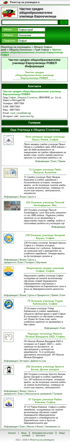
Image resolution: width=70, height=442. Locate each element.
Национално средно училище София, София (45, 269)
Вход (23, 433)
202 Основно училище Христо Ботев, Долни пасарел (45, 368)
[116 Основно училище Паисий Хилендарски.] (13, 206)
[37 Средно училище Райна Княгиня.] (13, 403)
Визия (23, 196)
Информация (42, 161)
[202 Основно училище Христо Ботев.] (13, 370)
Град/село (9, 40)
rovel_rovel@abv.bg (20, 113)
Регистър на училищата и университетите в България (26, 2)
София (12, 97)
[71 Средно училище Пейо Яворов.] (13, 173)
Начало (12, 433)
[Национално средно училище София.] (13, 272)
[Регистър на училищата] (9, 12)
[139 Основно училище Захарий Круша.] (13, 239)
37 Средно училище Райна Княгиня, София (45, 401)
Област (8, 29)
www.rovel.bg (27, 116)
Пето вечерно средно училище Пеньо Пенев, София (45, 138)
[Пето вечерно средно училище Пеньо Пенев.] (13, 140)
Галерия (29, 262)
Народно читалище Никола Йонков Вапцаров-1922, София (45, 335)
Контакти (40, 435)
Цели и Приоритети (38, 295)
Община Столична (27, 97)
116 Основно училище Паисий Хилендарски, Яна (45, 204)
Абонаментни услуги (42, 433)
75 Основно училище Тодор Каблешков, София (45, 302)
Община (8, 35)
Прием (61, 161)
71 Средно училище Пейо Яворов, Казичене (45, 171)
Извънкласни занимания (38, 393)
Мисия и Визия (35, 426)
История (24, 361)
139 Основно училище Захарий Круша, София (45, 236)
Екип (53, 161)
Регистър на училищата (42, 440)
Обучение (41, 262)
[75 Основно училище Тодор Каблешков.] (13, 304)
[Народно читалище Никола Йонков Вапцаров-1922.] (13, 337)
